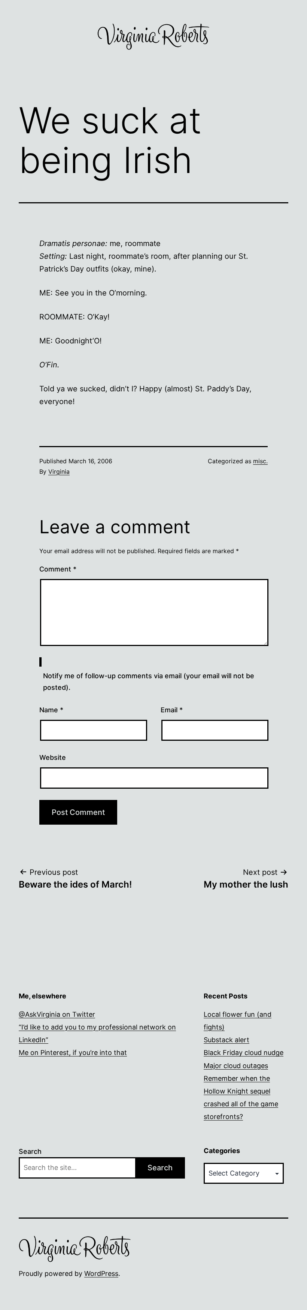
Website (52, 757)
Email (172, 710)
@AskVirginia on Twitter (57, 1014)
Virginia (59, 471)
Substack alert (226, 1040)
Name (51, 710)
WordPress (101, 1273)
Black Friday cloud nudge (243, 1052)
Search (30, 1151)
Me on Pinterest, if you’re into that (73, 1052)
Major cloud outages (236, 1066)
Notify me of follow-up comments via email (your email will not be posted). (148, 681)
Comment (57, 569)
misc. (260, 461)
